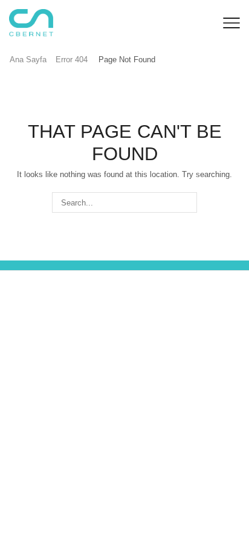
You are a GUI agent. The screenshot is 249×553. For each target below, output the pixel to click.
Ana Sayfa (28, 59)
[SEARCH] (186, 202)
